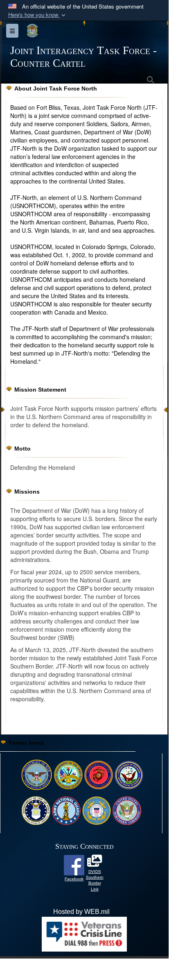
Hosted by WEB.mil (81, 911)
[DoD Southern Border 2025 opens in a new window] (94, 862)
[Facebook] (74, 864)
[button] (37, 15)
